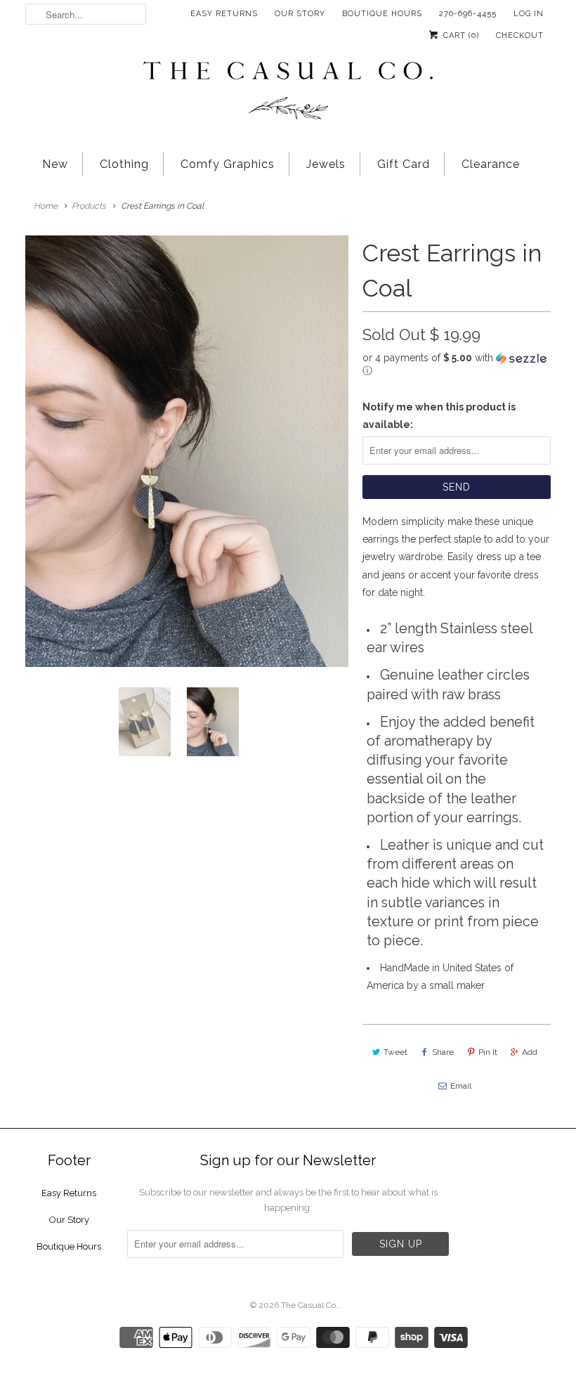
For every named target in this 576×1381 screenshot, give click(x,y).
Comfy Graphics (228, 164)
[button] (456, 364)
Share (443, 1052)
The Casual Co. (309, 1305)
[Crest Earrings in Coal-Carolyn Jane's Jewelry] (186, 450)
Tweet (395, 1052)
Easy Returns (224, 13)
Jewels (326, 164)
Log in (528, 13)
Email (460, 1086)
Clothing (124, 164)
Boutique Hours (382, 13)
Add (529, 1052)
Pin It (487, 1052)
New (55, 164)
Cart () (459, 35)
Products (89, 206)
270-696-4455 (468, 13)
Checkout (520, 35)
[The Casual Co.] (288, 92)
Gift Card (403, 164)
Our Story (300, 13)
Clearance (491, 164)
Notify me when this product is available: (439, 415)
